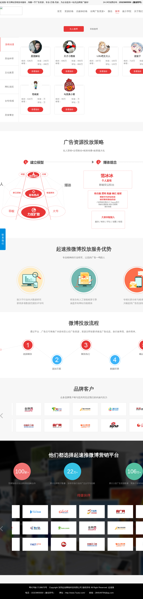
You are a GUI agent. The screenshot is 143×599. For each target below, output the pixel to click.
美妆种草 (9, 58)
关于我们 (138, 11)
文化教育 (9, 72)
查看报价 (35, 71)
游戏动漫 (9, 44)
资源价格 (69, 11)
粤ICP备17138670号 (38, 587)
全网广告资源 (97, 11)
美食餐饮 (9, 115)
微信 (110, 11)
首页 (59, 11)
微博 (117, 11)
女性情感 (9, 101)
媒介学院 (126, 11)
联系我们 (3, 239)
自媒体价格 (81, 11)
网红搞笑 (9, 87)
